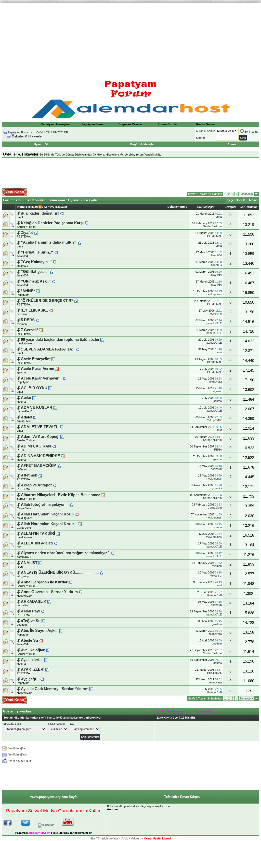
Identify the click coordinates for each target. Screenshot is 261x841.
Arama (253, 200)
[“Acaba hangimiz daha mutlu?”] (79, 242)
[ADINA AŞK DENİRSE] (62, 456)
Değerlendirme (177, 206)
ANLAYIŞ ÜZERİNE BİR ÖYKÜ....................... (60, 572)
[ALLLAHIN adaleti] (55, 543)
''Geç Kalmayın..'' (36, 262)
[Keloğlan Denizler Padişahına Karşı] (86, 223)
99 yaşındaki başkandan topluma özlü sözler (60, 340)
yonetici (217, 488)
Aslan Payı (30, 611)
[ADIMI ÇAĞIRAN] (54, 446)
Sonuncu (246, 193)
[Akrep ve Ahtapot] (54, 485)
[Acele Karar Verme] (57, 369)
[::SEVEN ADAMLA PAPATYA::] (77, 349)
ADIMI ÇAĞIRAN (36, 446)
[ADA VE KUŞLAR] (55, 407)
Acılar (26, 398)
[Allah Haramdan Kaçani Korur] (77, 514)
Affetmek (29, 475)
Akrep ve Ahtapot (36, 485)
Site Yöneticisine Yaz (104, 838)
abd (19, 547)
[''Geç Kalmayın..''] (54, 262)
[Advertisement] (130, 38)
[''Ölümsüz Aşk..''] (53, 281)
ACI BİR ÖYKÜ (34, 388)
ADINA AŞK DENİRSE (40, 456)
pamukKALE (214, 323)
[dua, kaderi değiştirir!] (61, 213)
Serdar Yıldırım (26, 226)
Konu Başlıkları (27, 206)
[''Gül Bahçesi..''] (51, 272)
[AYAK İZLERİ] (47, 669)
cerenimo (22, 314)
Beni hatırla (251, 131)
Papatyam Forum (93, 124)
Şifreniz (200, 137)
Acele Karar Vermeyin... (41, 378)
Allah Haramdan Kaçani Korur (47, 514)
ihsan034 (22, 256)
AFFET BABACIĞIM (39, 466)
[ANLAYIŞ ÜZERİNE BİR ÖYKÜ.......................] (101, 572)
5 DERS (28, 320)
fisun (20, 566)
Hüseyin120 (24, 595)
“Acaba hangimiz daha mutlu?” (49, 242)
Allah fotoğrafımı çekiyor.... (45, 504)
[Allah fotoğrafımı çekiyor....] (71, 504)
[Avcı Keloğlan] (48, 650)
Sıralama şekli (12, 723)
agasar (217, 391)
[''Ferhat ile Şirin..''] (56, 252)
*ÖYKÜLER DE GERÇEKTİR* (47, 301)
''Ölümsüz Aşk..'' (36, 281)
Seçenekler (234, 200)
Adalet (26, 417)
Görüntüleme (248, 206)
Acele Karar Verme (37, 369)
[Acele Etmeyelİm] (53, 359)
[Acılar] (34, 398)
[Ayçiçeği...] (42, 679)
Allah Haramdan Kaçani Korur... (49, 524)
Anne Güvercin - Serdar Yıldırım (49, 592)
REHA (20, 450)
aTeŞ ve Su (31, 621)
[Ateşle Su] (41, 640)
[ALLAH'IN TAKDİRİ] (58, 533)
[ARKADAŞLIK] (49, 601)
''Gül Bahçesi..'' (35, 272)
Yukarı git (137, 838)
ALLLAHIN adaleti (37, 543)
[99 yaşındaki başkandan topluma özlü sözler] (102, 340)
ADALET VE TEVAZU (40, 427)
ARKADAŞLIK (33, 601)
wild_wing (23, 576)
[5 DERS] (37, 320)
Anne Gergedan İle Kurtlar (44, 582)
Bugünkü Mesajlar (131, 124)
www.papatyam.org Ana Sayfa (53, 797)
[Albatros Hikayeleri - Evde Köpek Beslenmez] (103, 495)
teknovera (215, 381)
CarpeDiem (24, 508)
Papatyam (23, 294)
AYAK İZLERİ (32, 669)
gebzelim (216, 468)
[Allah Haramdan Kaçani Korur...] (80, 524)
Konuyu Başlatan (55, 206)
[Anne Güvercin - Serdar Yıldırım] (80, 592)
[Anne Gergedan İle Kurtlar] (70, 582)
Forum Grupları (168, 124)
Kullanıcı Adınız (205, 130)
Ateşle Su (29, 640)
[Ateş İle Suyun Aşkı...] (61, 630)
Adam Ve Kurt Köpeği (40, 436)
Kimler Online (205, 124)
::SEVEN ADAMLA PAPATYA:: (48, 349)
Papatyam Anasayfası (55, 124)
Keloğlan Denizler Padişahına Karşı (52, 223)
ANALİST (29, 563)
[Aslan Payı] (42, 611)
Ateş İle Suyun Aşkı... (39, 630)
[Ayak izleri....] (46, 660)
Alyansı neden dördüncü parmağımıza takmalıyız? (65, 553)
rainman (22, 324)
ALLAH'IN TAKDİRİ (38, 533)
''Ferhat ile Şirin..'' (37, 252)
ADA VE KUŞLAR (36, 407)
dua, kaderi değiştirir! (40, 213)
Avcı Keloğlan (33, 650)
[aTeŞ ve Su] (43, 621)
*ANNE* (28, 291)
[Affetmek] (40, 475)
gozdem (22, 624)
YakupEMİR (24, 421)
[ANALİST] (40, 563)
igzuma (21, 372)
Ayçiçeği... (30, 679)
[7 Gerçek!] (41, 330)
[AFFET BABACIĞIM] (59, 466)
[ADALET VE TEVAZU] (61, 427)
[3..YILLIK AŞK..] (51, 310)
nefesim (22, 469)
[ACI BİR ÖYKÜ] (50, 388)
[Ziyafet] (35, 233)
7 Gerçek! (29, 330)
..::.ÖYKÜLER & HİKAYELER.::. (52, 132)
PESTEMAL (24, 236)
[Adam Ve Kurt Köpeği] (62, 436)
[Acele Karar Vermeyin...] (65, 378)
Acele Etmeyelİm (35, 359)
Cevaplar (230, 206)
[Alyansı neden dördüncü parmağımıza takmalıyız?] (112, 553)
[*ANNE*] (38, 291)
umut (20, 217)
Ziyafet (27, 233)
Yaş (72, 723)
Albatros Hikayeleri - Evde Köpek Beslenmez (60, 495)
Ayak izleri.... (32, 660)
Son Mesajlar (205, 206)
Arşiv (124, 838)
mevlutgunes (214, 294)
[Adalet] (35, 417)
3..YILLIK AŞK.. (34, 310)
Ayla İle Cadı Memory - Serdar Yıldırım (54, 689)
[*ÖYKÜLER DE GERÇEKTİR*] (75, 301)
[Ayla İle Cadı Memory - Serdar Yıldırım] (91, 689)
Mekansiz (216, 575)
